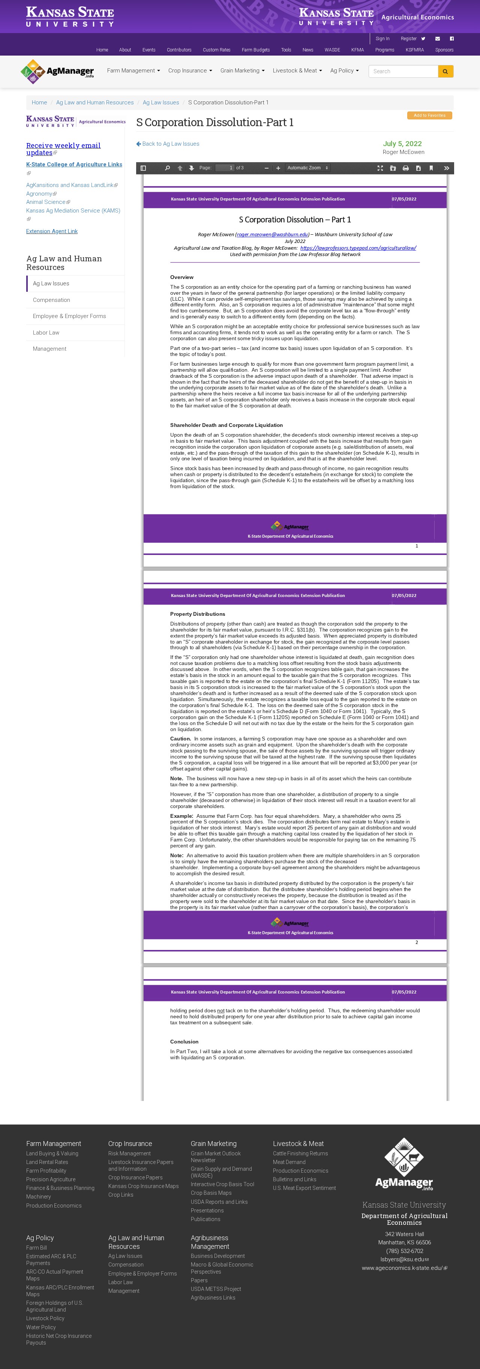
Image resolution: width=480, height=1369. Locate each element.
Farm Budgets (256, 50)
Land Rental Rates (47, 1162)
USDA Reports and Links (219, 1202)
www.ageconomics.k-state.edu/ (404, 1268)
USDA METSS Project (216, 1289)
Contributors (179, 50)
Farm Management (131, 70)
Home (102, 50)
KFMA (357, 50)
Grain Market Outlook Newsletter (216, 1156)
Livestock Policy (45, 1318)
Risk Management (129, 1153)
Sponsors (444, 50)
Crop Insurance (188, 70)
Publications (205, 1219)
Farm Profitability (46, 1171)
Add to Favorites (430, 115)
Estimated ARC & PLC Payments (51, 1259)
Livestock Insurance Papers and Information (141, 1165)
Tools (286, 50)
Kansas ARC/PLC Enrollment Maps (60, 1291)
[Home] (57, 71)
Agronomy (41, 193)
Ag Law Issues (161, 102)
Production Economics (54, 1206)
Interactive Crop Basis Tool (222, 1184)
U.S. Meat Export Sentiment (304, 1188)
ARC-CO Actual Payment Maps (54, 1275)
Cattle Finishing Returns (300, 1153)
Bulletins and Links (294, 1179)
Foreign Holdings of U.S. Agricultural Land (54, 1306)
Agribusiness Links (213, 1298)
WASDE (332, 50)
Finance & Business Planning (60, 1188)
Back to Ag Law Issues (170, 143)
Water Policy (41, 1327)
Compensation (51, 300)
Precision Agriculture (50, 1179)
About (125, 50)
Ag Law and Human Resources (95, 102)
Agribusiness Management (210, 1242)
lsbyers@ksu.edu (405, 1259)
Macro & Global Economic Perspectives (222, 1268)
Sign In (383, 38)
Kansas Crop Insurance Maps (143, 1186)
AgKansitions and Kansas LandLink (72, 185)
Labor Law (46, 332)
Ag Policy (342, 70)
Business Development (218, 1256)
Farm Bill (36, 1248)
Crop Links (121, 1195)
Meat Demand (289, 1162)
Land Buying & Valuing (52, 1153)
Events (149, 50)
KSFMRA (415, 50)
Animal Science (48, 202)
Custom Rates (217, 50)
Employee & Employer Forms (69, 316)
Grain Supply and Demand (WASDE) (221, 1172)
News (308, 50)
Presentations (207, 1211)
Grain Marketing (240, 70)
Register (409, 38)
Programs (384, 50)
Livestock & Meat (295, 70)
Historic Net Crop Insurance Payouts (59, 1339)
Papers (199, 1280)
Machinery (38, 1197)
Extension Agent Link (52, 231)
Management (49, 348)
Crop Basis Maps (211, 1193)
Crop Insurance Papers (135, 1178)
